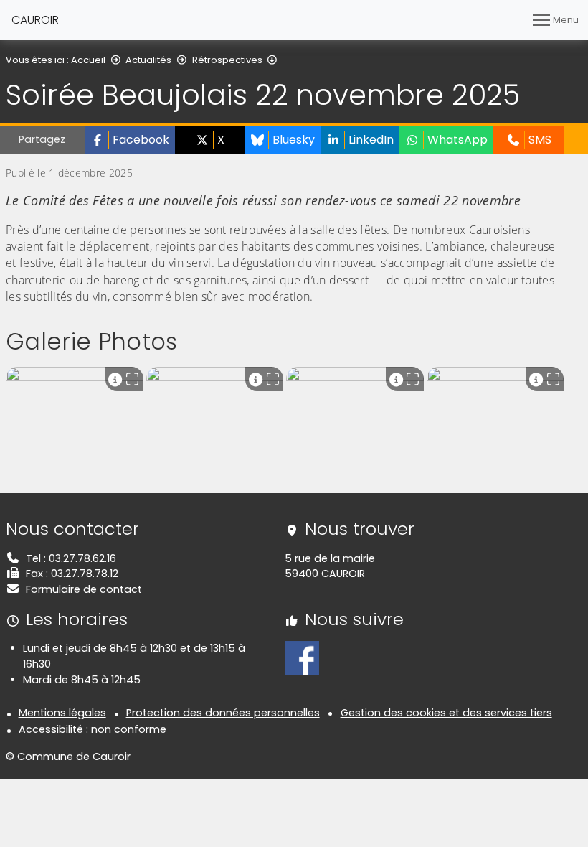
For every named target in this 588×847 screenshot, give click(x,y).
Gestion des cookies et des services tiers (446, 713)
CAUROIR (35, 19)
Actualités (148, 60)
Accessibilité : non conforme (92, 729)
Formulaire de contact (84, 589)
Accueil (88, 60)
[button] (130, 140)
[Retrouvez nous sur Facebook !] (302, 657)
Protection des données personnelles (223, 713)
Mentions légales (62, 713)
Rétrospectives (227, 60)
